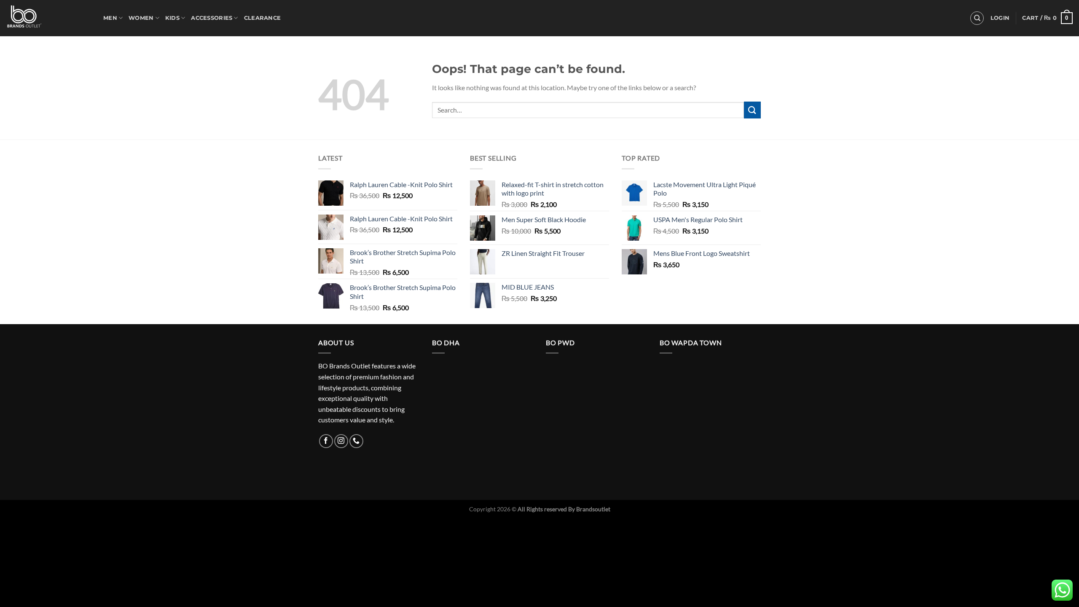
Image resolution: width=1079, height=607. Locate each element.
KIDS (172, 18)
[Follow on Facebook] (326, 441)
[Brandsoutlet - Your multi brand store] (48, 18)
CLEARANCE (262, 18)
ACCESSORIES (211, 18)
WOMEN (141, 18)
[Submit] (752, 110)
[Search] (977, 18)
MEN (110, 18)
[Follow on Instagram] (341, 441)
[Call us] (356, 441)
